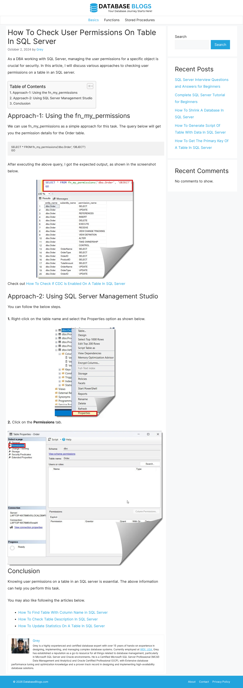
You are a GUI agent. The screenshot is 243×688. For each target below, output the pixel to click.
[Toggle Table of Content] (88, 86)
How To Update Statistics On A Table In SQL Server (61, 626)
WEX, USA (146, 649)
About (192, 681)
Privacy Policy (221, 681)
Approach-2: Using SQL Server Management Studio (52, 98)
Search (181, 36)
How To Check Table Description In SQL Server (58, 619)
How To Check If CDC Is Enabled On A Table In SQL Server (75, 283)
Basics (93, 20)
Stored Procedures (140, 20)
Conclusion (21, 103)
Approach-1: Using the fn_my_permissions (45, 92)
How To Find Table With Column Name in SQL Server (63, 612)
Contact (204, 681)
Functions (112, 20)
